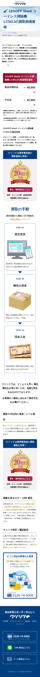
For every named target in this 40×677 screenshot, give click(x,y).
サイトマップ (20, 624)
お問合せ (34, 621)
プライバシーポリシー (16, 621)
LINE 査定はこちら (22, 648)
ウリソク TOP (6, 33)
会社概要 (5, 621)
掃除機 (14, 33)
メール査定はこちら (21, 659)
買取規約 (27, 621)
